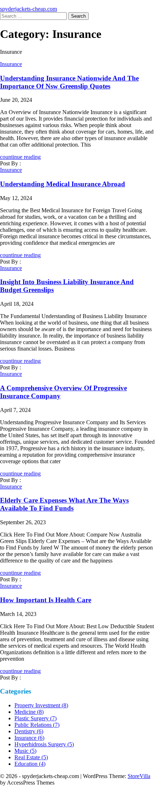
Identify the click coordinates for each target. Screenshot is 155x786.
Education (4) (29, 764)
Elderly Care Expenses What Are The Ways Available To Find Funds (64, 504)
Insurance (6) (29, 738)
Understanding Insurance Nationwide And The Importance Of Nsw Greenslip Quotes (69, 82)
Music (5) (25, 751)
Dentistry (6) (28, 731)
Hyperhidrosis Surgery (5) (44, 744)
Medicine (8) (29, 712)
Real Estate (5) (31, 757)
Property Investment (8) (41, 705)
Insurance (11, 64)
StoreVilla (139, 776)
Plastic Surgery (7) (35, 718)
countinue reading (20, 157)
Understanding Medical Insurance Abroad (62, 184)
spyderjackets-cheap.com (28, 9)
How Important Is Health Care (45, 600)
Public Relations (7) (36, 725)
